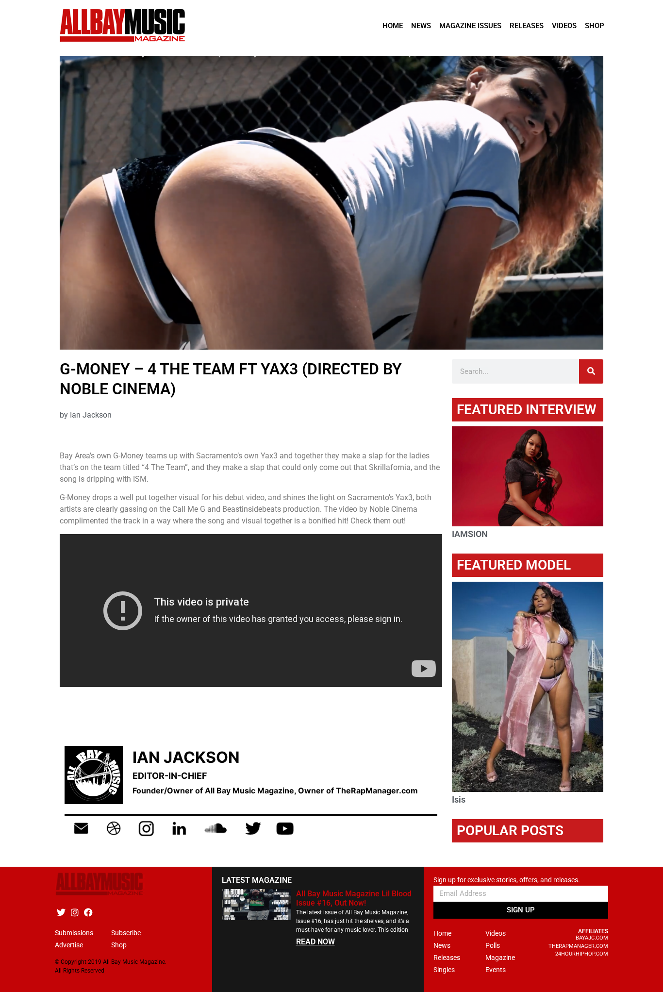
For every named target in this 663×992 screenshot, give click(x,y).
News (421, 25)
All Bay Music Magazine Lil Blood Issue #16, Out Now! (354, 898)
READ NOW (315, 941)
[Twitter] (61, 912)
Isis (458, 799)
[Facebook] (88, 912)
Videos (564, 25)
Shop (594, 25)
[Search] (591, 371)
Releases (527, 25)
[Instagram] (74, 912)
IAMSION (470, 534)
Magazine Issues (470, 25)
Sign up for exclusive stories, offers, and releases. (506, 880)
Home (392, 25)
